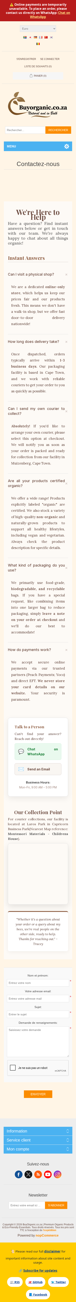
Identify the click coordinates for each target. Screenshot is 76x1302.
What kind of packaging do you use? (36, 567)
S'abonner (56, 1205)
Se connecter (50, 59)
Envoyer (38, 1094)
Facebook (18, 1174)
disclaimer (52, 1251)
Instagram (57, 1174)
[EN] (24, 37)
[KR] (51, 37)
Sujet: (38, 1007)
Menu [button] (11, 146)
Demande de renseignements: (38, 1022)
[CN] (46, 37)
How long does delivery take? (33, 341)
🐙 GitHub (35, 1282)
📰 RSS (15, 1282)
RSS (38, 1174)
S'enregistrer (26, 59)
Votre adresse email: (38, 991)
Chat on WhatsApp (38, 751)
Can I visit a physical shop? (31, 274)
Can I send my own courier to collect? (36, 411)
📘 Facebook (38, 1294)
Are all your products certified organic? (36, 483)
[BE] (38, 43)
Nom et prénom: (38, 975)
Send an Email (34, 769)
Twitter (28, 1174)
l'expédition (49, 1230)
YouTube (48, 1174)
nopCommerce (47, 1235)
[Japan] (30, 37)
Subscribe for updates (40, 1270)
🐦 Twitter (58, 1282)
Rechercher (58, 130)
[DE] (35, 37)
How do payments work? (29, 650)
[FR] (40, 37)
